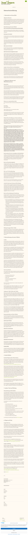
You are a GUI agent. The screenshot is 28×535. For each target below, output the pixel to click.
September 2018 (5, 491)
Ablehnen (14, 530)
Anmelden (5, 503)
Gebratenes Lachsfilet (6, 480)
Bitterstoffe (5, 482)
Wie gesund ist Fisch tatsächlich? (7, 481)
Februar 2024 (5, 490)
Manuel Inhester (4, 521)
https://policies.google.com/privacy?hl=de (14, 441)
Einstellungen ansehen (14, 532)
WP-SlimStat (18, 417)
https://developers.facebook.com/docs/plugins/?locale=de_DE (12, 364)
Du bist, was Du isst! (6, 481)
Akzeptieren (14, 528)
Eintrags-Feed (5, 504)
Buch (4, 497)
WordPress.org (5, 505)
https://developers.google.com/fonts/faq (9, 440)
